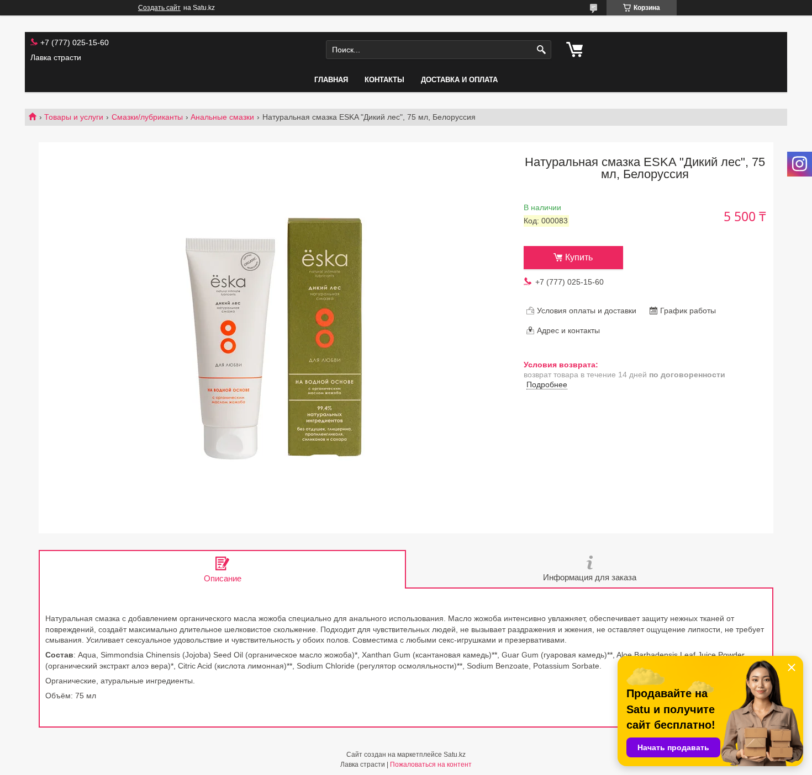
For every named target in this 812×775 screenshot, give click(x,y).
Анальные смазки (222, 117)
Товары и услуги (73, 117)
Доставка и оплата (459, 80)
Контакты (384, 80)
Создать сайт (159, 8)
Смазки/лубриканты (147, 117)
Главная (331, 80)
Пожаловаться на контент (431, 764)
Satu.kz (455, 754)
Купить (579, 257)
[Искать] (541, 49)
